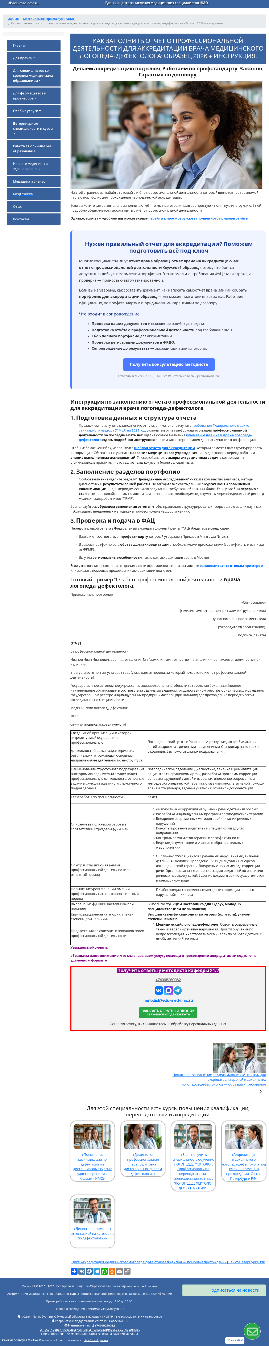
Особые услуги (25, 111)
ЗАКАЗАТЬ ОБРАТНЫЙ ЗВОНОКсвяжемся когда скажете (168, 1012)
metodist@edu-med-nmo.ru (168, 1001)
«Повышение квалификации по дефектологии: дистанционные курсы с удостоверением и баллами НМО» (92, 1166)
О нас (17, 206)
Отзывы (70, 1329)
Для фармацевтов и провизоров (29, 96)
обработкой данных (96, 1340)
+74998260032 (168, 980)
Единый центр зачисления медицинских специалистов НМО (156, 3)
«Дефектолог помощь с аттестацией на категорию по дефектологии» (92, 1233)
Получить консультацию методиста (169, 364)
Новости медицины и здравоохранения (30, 166)
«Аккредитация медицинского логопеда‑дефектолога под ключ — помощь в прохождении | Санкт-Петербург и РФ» (244, 1166)
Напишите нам (79, 1325)
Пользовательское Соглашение (114, 1329)
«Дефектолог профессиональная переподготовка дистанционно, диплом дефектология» (143, 1164)
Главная (19, 45)
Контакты (21, 219)
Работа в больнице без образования (32, 149)
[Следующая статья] (260, 1092)
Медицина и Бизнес (29, 181)
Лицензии (56, 1329)
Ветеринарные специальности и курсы (33, 126)
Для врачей (23, 58)
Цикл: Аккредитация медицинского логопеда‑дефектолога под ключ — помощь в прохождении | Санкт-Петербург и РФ (168, 1262)
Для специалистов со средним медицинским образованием (33, 75)
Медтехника (23, 194)
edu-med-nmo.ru (25, 3)
